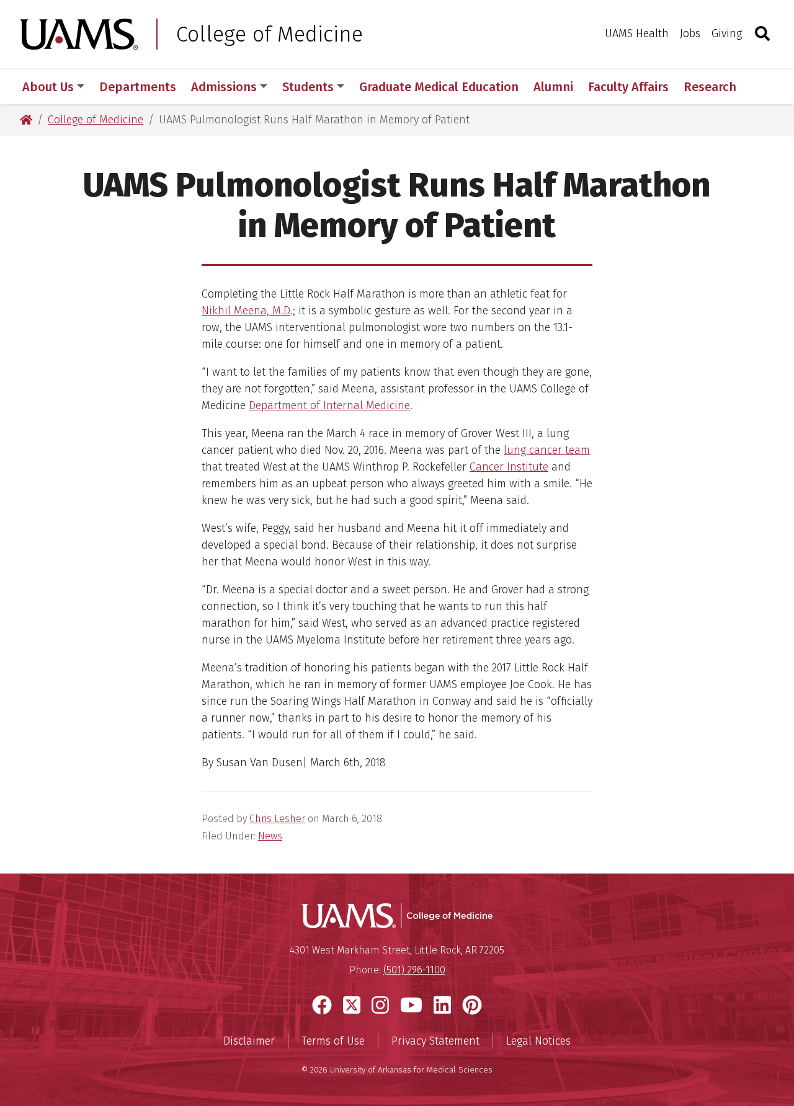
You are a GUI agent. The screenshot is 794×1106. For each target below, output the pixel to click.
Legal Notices (538, 1041)
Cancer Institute (509, 467)
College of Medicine (269, 34)
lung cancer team (547, 450)
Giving (726, 33)
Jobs (690, 33)
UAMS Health (637, 33)
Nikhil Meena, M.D (246, 310)
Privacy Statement (435, 1041)
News (270, 836)
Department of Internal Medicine (329, 405)
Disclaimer (249, 1041)
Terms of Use (333, 1041)
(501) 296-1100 (414, 970)
